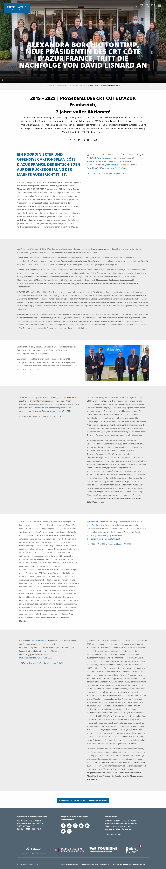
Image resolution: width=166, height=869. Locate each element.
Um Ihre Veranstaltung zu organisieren (129, 864)
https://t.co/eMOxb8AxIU (41, 658)
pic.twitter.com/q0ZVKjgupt (108, 539)
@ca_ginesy (92, 539)
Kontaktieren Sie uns (89, 864)
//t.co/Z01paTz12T (94, 168)
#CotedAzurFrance (95, 161)
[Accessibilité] (136, 5)
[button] (147, 5)
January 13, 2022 (124, 173)
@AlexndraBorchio (105, 158)
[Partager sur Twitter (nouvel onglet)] (75, 140)
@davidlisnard (125, 161)
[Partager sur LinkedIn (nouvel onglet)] (79, 140)
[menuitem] (17, 8)
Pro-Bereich (105, 864)
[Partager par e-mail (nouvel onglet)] (88, 140)
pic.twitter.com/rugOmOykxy (114, 168)
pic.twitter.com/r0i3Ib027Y (60, 411)
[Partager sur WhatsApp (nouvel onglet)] (84, 140)
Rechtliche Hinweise (69, 864)
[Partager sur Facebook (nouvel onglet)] (70, 140)
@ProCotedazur (111, 165)
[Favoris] (142, 5)
